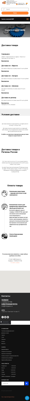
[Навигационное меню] (28, 19)
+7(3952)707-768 (21, 3)
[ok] (3, 384)
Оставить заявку (15, 329)
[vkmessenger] (8, 384)
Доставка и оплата (5, 399)
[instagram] (5, 384)
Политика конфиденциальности (7, 397)
